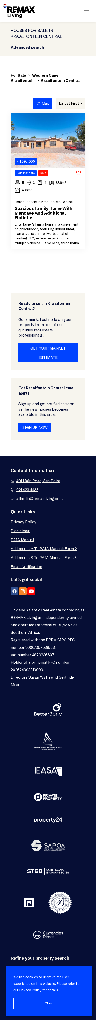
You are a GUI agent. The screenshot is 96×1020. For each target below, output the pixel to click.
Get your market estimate (48, 353)
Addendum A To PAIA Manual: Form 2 (44, 548)
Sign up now (35, 427)
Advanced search (27, 47)
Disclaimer (20, 530)
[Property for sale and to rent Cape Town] (19, 11)
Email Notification (26, 566)
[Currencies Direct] (48, 935)
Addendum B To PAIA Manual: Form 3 (44, 557)
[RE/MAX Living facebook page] (14, 591)
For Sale (18, 75)
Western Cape (45, 75)
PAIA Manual (22, 540)
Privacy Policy (23, 522)
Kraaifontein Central (60, 80)
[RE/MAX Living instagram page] (23, 591)
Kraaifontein (23, 80)
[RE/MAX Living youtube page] (31, 591)
